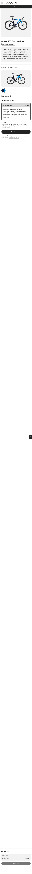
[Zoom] (16, 22)
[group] (16, 22)
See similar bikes (16, 132)
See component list (14, 138)
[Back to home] (11, 2)
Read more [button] (6, 117)
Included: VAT (5, 855)
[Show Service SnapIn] (30, 437)
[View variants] (2, 35)
